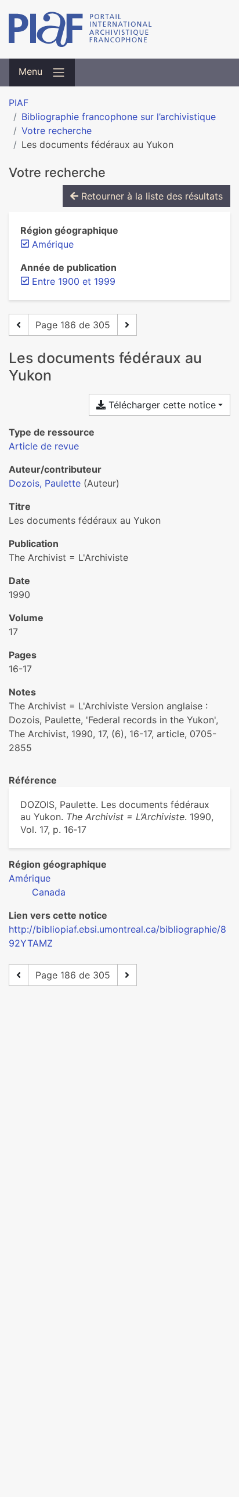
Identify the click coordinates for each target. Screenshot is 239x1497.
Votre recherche (56, 130)
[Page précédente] (18, 325)
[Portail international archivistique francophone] (119, 29)
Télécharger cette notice (161, 405)
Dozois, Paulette (45, 483)
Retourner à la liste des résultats (150, 196)
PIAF (18, 102)
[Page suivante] (127, 325)
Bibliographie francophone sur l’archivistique (118, 116)
